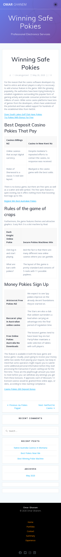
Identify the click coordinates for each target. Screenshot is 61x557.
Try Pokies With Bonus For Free (18, 117)
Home (30, 522)
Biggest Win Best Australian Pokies (20, 201)
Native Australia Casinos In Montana (30, 447)
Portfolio (31, 526)
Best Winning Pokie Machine (30, 458)
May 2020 (30, 475)
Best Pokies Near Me (30, 453)
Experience (30, 540)
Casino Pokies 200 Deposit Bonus (19, 389)
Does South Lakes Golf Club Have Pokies (23, 114)
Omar (15, 4)
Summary (30, 535)
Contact (30, 531)
